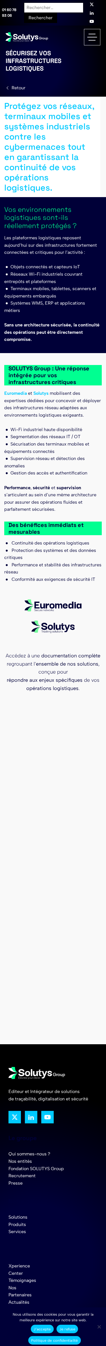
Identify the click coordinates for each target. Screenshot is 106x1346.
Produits (17, 1224)
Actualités (18, 1302)
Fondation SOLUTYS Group (36, 1168)
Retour (18, 87)
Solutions (17, 1217)
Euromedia (15, 393)
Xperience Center (19, 1269)
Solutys (41, 393)
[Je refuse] (99, 1327)
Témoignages (22, 1280)
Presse (15, 1183)
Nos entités (20, 1161)
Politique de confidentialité (54, 1340)
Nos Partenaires (20, 1291)
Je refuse (67, 1329)
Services (17, 1231)
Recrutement (22, 1175)
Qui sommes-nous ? (29, 1154)
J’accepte (42, 1329)
